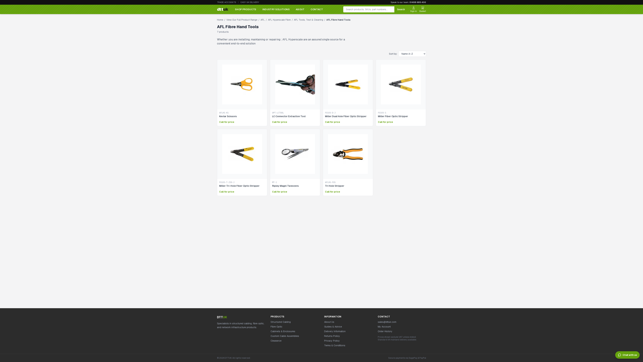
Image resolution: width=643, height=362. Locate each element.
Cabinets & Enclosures (283, 331)
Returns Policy (332, 336)
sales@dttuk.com (387, 321)
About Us (329, 321)
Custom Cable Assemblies (285, 336)
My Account (384, 326)
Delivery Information (335, 331)
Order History (385, 331)
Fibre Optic (276, 326)
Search (401, 9)
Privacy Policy (332, 340)
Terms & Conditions (334, 345)
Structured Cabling (281, 321)
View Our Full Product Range (241, 19)
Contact (317, 9)
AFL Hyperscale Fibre (279, 19)
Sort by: (393, 53)
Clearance (276, 340)
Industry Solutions (276, 9)
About (300, 9)
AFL (263, 19)
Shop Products (245, 9)
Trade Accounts (226, 2)
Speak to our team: (408, 2)
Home (220, 19)
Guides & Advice (333, 326)
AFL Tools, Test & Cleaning (308, 19)
